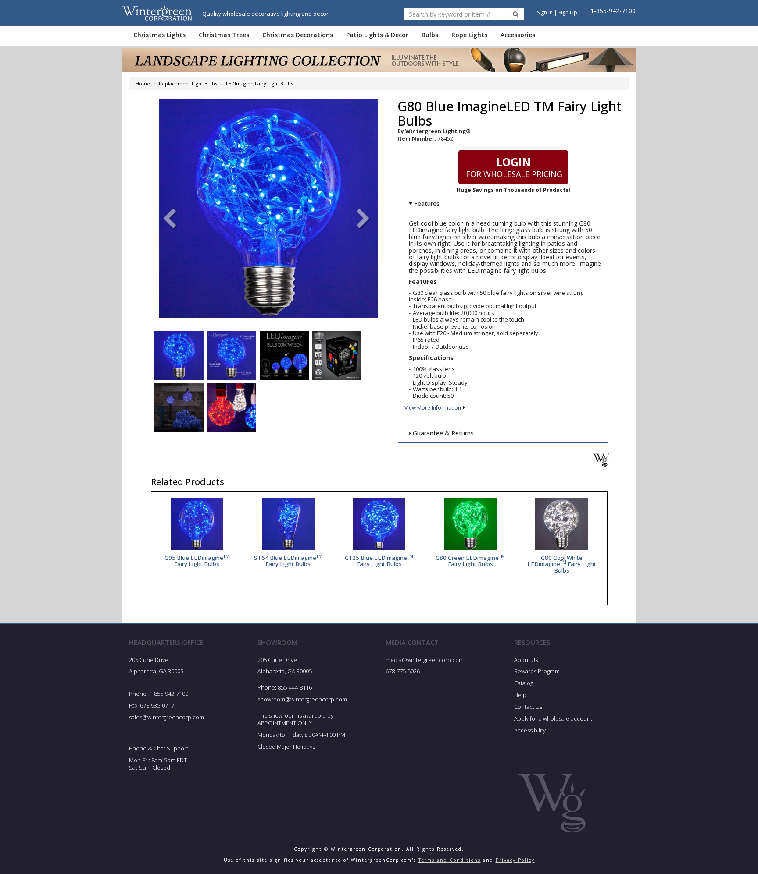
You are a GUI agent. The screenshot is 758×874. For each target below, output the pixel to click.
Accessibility (530, 730)
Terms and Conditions (449, 860)
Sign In (545, 12)
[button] (363, 219)
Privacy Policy (515, 860)
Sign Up (567, 12)
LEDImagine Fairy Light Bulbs (259, 83)
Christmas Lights (159, 35)
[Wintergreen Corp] (157, 13)
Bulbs (430, 35)
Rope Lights (469, 35)
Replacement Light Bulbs (188, 83)
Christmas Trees (224, 35)
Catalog (523, 683)
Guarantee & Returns (442, 433)
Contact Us (528, 707)
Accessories (518, 35)
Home (143, 83)
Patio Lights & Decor (377, 35)
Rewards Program (537, 671)
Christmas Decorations (297, 35)
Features (426, 203)
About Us (526, 660)
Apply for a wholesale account (553, 718)
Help (520, 695)
